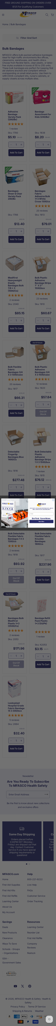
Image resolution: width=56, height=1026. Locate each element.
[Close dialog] (53, 500)
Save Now (41, 521)
